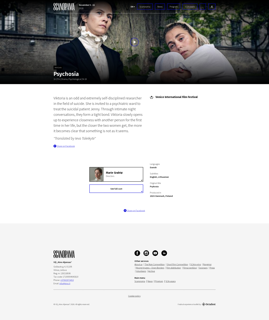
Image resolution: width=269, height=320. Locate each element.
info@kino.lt (64, 283)
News (159, 6)
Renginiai (207, 264)
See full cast (116, 188)
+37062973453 (67, 280)
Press (212, 267)
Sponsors (203, 267)
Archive (151, 271)
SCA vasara (190, 6)
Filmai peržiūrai (190, 267)
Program (174, 6)
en (132, 6)
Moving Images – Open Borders (150, 267)
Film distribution (173, 267)
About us (138, 264)
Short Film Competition (177, 264)
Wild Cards (58, 67)
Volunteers (141, 271)
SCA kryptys (195, 264)
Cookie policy (134, 295)
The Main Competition (155, 264)
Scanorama (145, 6)
